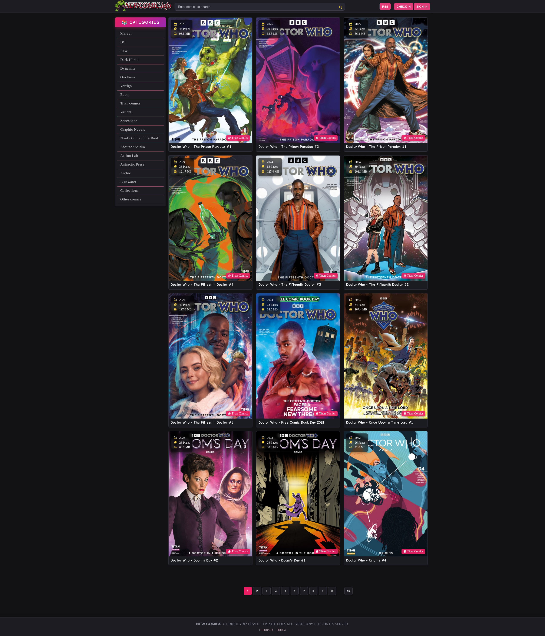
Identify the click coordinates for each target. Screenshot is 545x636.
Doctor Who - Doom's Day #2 (194, 560)
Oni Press (127, 77)
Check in (404, 6)
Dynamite (128, 68)
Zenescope (128, 121)
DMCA (282, 630)
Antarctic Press (132, 164)
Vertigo (126, 86)
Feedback (266, 630)
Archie (125, 173)
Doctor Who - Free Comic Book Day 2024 (291, 422)
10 (332, 591)
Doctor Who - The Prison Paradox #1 (376, 147)
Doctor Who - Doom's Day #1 (281, 560)
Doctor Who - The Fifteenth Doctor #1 (202, 422)
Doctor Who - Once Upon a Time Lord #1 (379, 422)
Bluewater (128, 182)
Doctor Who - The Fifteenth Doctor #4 (202, 285)
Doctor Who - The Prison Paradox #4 (201, 147)
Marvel (126, 33)
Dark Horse (129, 60)
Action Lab (129, 156)
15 (348, 591)
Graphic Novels (132, 129)
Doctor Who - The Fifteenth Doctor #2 (377, 285)
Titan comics (130, 103)
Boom (125, 95)
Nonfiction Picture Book (139, 138)
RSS (385, 6)
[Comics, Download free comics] (143, 8)
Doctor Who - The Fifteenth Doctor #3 (289, 285)
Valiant (126, 112)
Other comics (130, 199)
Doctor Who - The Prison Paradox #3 (288, 147)
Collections (129, 191)
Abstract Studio (132, 147)
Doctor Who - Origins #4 (366, 560)
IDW (124, 51)
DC (122, 42)
